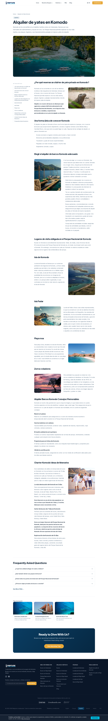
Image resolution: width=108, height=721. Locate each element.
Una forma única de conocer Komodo (21, 91)
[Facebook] (9, 676)
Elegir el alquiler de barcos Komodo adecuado (20, 95)
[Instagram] (6, 676)
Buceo (58, 668)
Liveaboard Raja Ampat (79, 676)
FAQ (66, 2)
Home (14, 14)
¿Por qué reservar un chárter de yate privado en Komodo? (22, 87)
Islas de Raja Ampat (78, 682)
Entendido (95, 718)
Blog (70, 2)
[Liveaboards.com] (54, 702)
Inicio (37, 2)
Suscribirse (31, 683)
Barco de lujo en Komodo (47, 686)
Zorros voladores (18, 110)
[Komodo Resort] (66, 702)
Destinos (58, 2)
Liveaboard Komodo (78, 673)
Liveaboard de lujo (78, 679)
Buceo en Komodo (45, 673)
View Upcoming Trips (54, 646)
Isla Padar (16, 105)
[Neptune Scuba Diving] (42, 702)
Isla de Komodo (18, 102)
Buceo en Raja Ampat (45, 670)
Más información (25, 718)
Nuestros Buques (46, 2)
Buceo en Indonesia (45, 668)
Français (74, 708)
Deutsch (88, 708)
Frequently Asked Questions (21, 121)
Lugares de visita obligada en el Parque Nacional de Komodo (22, 99)
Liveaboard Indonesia (78, 668)
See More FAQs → (18, 589)
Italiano (94, 708)
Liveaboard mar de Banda (79, 670)
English (67, 708)
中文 (100, 708)
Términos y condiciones (53, 708)
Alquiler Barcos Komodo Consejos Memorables (20, 113)
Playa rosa (17, 108)
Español (81, 708)
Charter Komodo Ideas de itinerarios (20, 117)
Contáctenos (97, 2)
